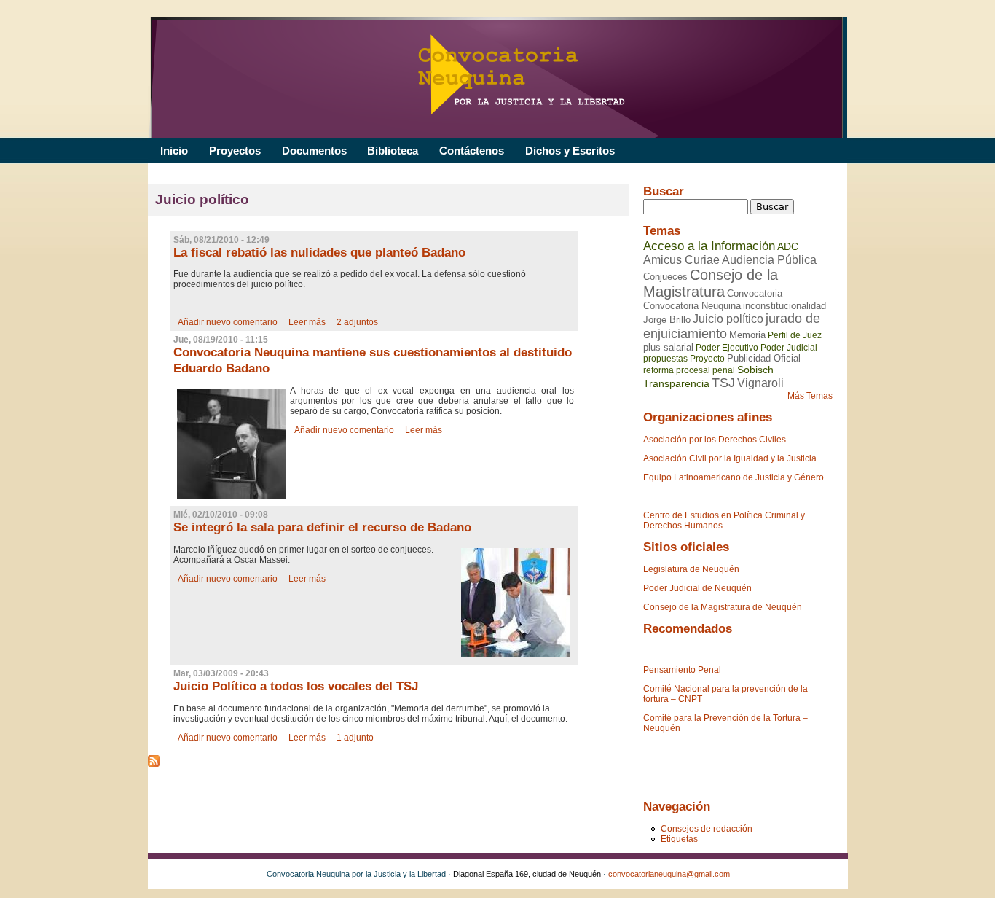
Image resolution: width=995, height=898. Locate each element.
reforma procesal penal (689, 370)
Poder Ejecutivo (727, 348)
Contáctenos (471, 151)
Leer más (307, 322)
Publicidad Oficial (764, 358)
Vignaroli (760, 383)
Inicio (174, 151)
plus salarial (668, 347)
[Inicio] (495, 77)
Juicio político (728, 319)
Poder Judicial (788, 348)
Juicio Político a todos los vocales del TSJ (295, 686)
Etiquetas (679, 839)
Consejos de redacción (706, 829)
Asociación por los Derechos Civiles (714, 439)
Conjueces (665, 276)
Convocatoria (754, 293)
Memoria (747, 334)
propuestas (665, 359)
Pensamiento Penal (682, 670)
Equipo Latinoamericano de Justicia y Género (733, 477)
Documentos (314, 151)
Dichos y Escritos (570, 151)
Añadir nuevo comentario (228, 322)
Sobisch (755, 369)
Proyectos (235, 151)
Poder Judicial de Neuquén (697, 588)
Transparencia (676, 383)
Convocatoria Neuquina (692, 305)
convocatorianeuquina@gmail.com (669, 874)
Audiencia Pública (769, 260)
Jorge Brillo (667, 319)
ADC (787, 246)
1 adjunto (355, 738)
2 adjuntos (357, 322)
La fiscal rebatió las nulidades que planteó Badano (319, 252)
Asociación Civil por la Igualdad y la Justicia (730, 458)
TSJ (723, 382)
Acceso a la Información (709, 246)
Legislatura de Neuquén (691, 569)
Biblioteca (392, 151)
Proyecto (707, 359)
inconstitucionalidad (784, 305)
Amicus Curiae (681, 260)
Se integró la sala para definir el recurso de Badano (322, 527)
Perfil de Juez (795, 335)
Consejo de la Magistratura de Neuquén (722, 607)
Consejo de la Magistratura (710, 283)
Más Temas (810, 396)
